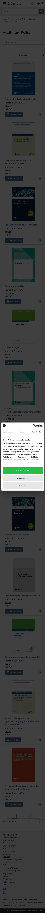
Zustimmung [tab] (8, 432)
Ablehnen (23, 485)
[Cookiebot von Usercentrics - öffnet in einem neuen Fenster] (33, 425)
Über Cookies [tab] (37, 432)
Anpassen (21, 478)
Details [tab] (22, 432)
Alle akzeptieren (22, 471)
